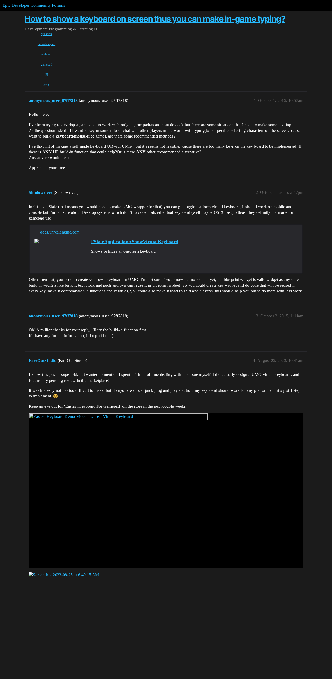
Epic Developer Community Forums (34, 5)
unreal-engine (46, 44)
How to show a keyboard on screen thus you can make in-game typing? (155, 19)
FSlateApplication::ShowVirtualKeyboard (134, 241)
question (46, 34)
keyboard (46, 54)
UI (46, 75)
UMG (46, 85)
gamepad (46, 64)
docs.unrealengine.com (60, 232)
